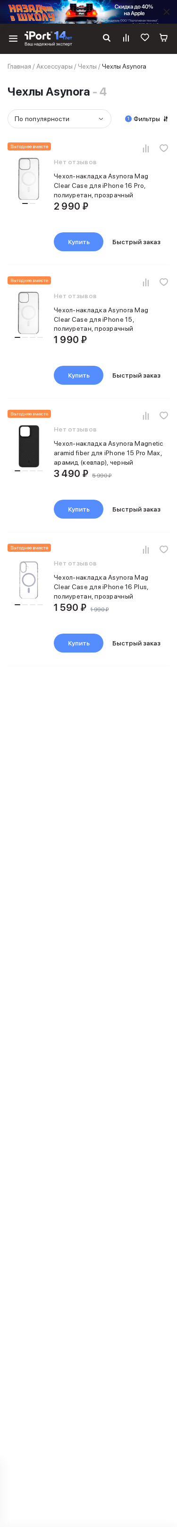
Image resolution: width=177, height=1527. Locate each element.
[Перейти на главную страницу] (48, 38)
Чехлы (87, 66)
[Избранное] (145, 39)
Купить (79, 242)
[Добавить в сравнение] (146, 148)
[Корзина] (163, 39)
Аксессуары (54, 66)
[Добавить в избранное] (163, 148)
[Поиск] (107, 38)
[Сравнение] (126, 39)
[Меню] (13, 38)
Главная (19, 66)
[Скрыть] (166, 12)
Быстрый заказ (136, 242)
